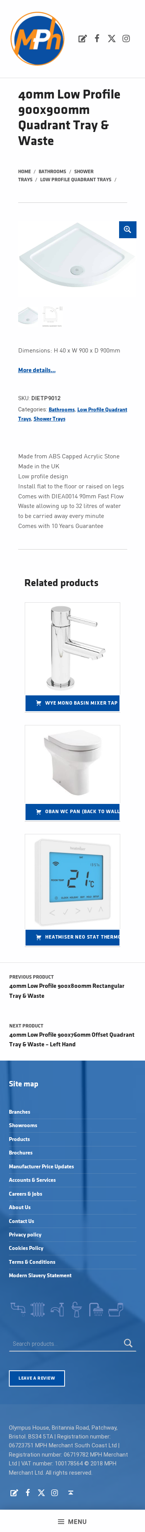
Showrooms (23, 1125)
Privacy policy (25, 1234)
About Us (20, 1207)
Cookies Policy (26, 1248)
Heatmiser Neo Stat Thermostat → (82, 937)
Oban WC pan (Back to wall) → (82, 811)
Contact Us (21, 1221)
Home (24, 171)
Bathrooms (52, 171)
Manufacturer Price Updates (41, 1166)
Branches (19, 1111)
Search (128, 1344)
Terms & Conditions (32, 1262)
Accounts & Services (32, 1180)
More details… (37, 370)
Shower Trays (49, 418)
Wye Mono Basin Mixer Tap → (82, 703)
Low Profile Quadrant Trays (75, 179)
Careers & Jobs (25, 1193)
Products (19, 1139)
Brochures (20, 1152)
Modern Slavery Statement (40, 1275)
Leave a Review (37, 1378)
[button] (127, 229)
